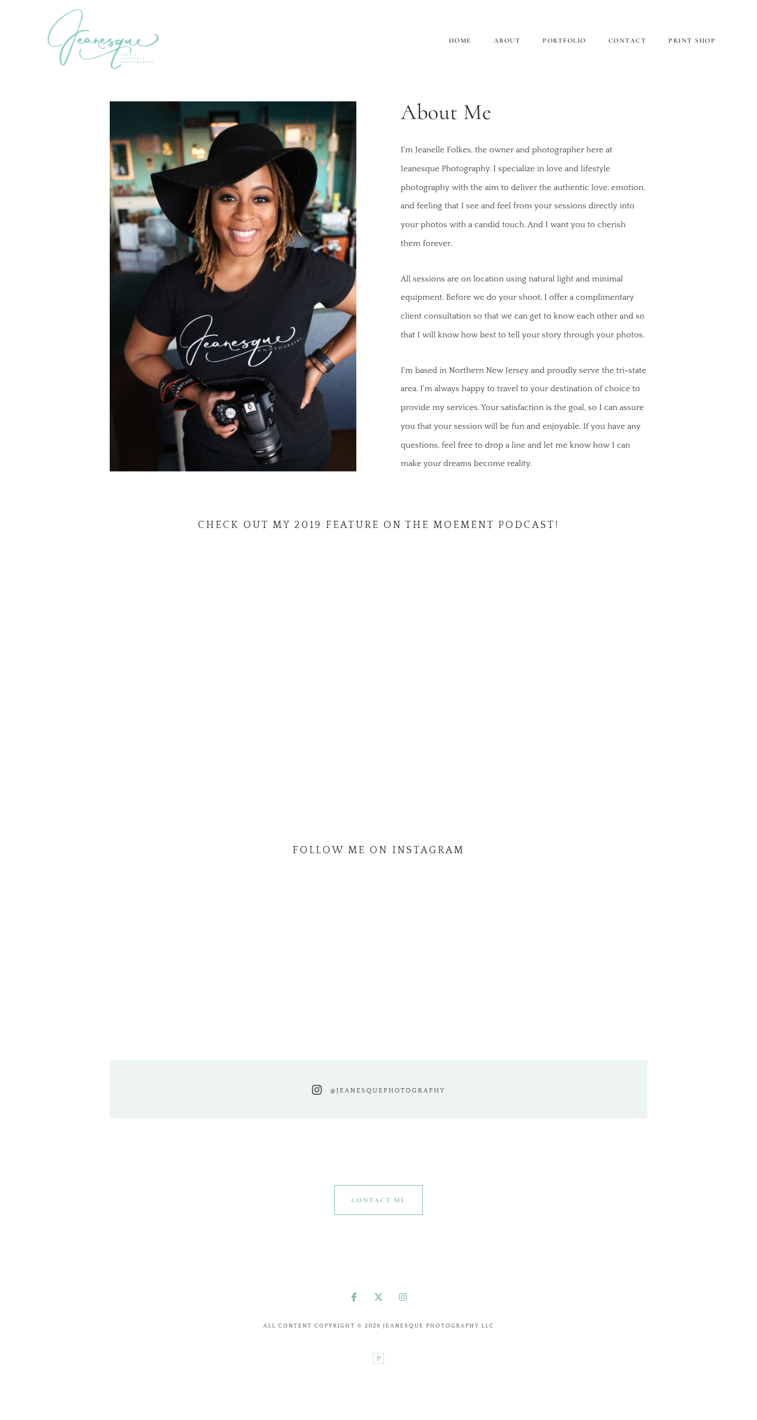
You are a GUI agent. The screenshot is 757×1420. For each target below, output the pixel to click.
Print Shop (691, 40)
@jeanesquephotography (387, 1090)
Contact (627, 40)
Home (460, 40)
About (507, 40)
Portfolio (564, 40)
